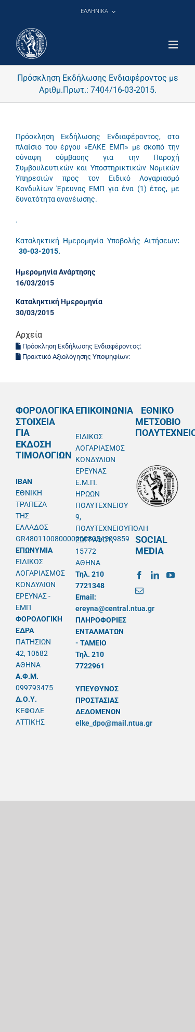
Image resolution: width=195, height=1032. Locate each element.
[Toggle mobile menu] (173, 44)
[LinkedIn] (155, 575)
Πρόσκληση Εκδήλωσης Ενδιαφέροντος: (82, 346)
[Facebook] (139, 575)
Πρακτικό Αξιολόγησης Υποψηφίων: (76, 356)
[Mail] (139, 591)
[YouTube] (170, 575)
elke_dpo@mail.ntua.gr (113, 723)
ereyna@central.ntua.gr (114, 608)
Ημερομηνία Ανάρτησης (55, 272)
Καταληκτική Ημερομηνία (59, 301)
